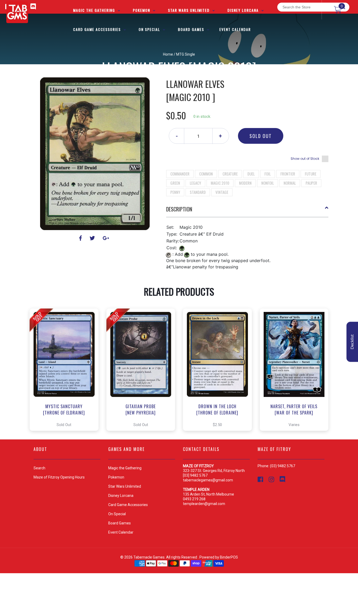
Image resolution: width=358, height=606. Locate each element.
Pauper (311, 183)
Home (168, 54)
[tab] (247, 211)
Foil (267, 174)
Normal (290, 183)
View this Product (66, 369)
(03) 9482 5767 (282, 466)
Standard (198, 192)
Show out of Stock (305, 158)
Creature (230, 174)
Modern (245, 183)
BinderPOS (229, 557)
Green (175, 183)
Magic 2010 (220, 183)
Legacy (195, 183)
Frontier (287, 174)
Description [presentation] (179, 209)
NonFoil (267, 183)
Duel (251, 174)
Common (206, 174)
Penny (175, 192)
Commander (179, 174)
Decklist (352, 341)
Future (310, 174)
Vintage (221, 192)
